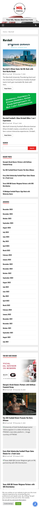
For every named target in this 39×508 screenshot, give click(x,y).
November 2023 (8, 214)
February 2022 (7, 310)
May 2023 (6, 241)
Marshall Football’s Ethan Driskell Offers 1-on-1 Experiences (19, 104)
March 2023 (6, 250)
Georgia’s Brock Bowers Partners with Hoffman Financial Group (19, 385)
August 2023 (7, 228)
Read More (8, 88)
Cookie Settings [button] (8, 503)
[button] (3, 25)
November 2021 (7, 323)
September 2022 (8, 278)
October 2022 (7, 273)
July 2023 (6, 232)
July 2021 (6, 342)
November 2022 (8, 269)
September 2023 (8, 223)
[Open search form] (35, 25)
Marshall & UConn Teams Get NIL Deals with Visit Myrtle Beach (19, 55)
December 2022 (8, 264)
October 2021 (7, 328)
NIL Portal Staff (8, 74)
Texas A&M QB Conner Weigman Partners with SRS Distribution (19, 485)
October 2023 (7, 218)
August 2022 (7, 282)
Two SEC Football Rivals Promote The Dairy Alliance (18, 170)
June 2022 (6, 291)
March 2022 (6, 305)
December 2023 (8, 209)
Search (5, 143)
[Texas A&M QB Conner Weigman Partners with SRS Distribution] (19, 470)
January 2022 (7, 314)
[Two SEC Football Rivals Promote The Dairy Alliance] (19, 404)
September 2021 (8, 332)
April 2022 (6, 301)
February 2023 (7, 255)
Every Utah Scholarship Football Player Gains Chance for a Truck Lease (18, 452)
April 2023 (6, 246)
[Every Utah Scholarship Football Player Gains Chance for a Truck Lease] (19, 437)
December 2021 (7, 319)
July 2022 (6, 287)
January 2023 (7, 259)
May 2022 (6, 296)
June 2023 (6, 237)
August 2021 (7, 337)
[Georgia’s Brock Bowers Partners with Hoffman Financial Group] (19, 370)
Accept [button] (18, 503)
